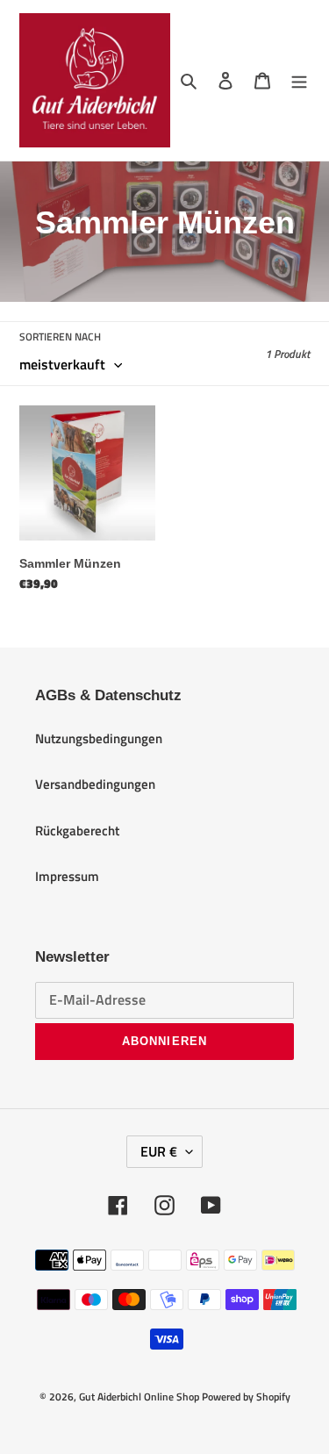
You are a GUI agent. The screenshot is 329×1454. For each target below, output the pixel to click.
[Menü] (299, 80)
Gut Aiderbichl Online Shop (139, 1396)
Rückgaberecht (77, 830)
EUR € (158, 1151)
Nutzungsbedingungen (98, 738)
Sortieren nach (60, 337)
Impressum (67, 876)
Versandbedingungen (95, 784)
